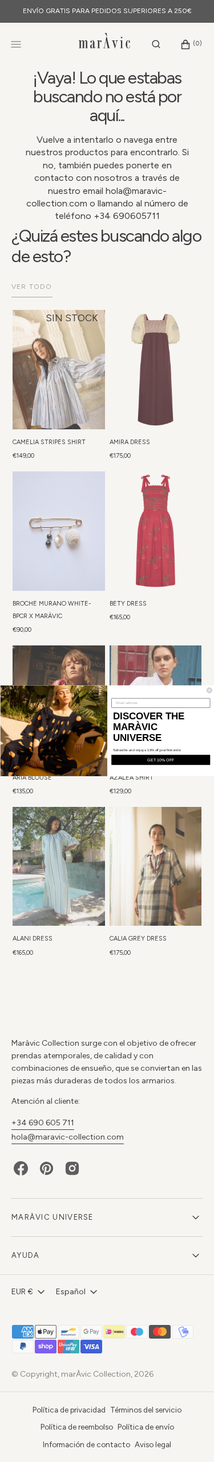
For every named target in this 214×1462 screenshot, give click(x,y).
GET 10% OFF (160, 759)
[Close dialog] (209, 690)
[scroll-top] (187, 1435)
